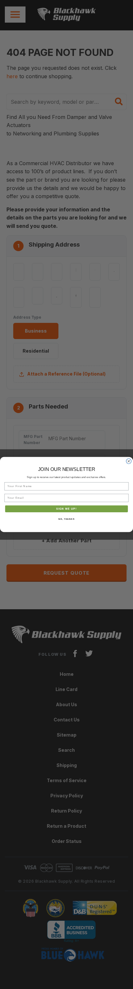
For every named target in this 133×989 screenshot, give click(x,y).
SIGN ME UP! (66, 508)
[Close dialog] (128, 461)
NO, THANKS (66, 519)
